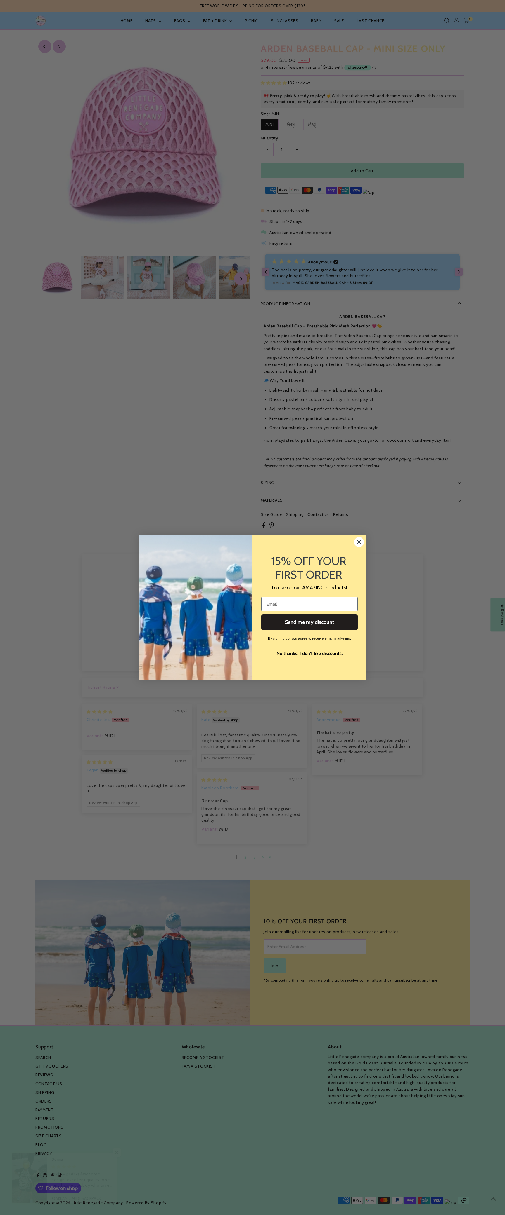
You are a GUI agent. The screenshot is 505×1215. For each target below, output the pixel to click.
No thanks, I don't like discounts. (309, 653)
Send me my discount (309, 622)
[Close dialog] (359, 542)
